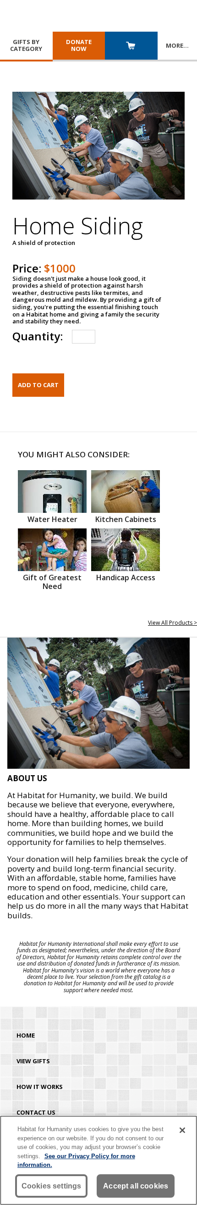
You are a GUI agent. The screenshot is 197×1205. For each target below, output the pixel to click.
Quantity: (37, 336)
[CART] (131, 46)
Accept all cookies (135, 1186)
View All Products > (172, 623)
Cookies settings (52, 1186)
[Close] (182, 1130)
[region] (98, 1160)
